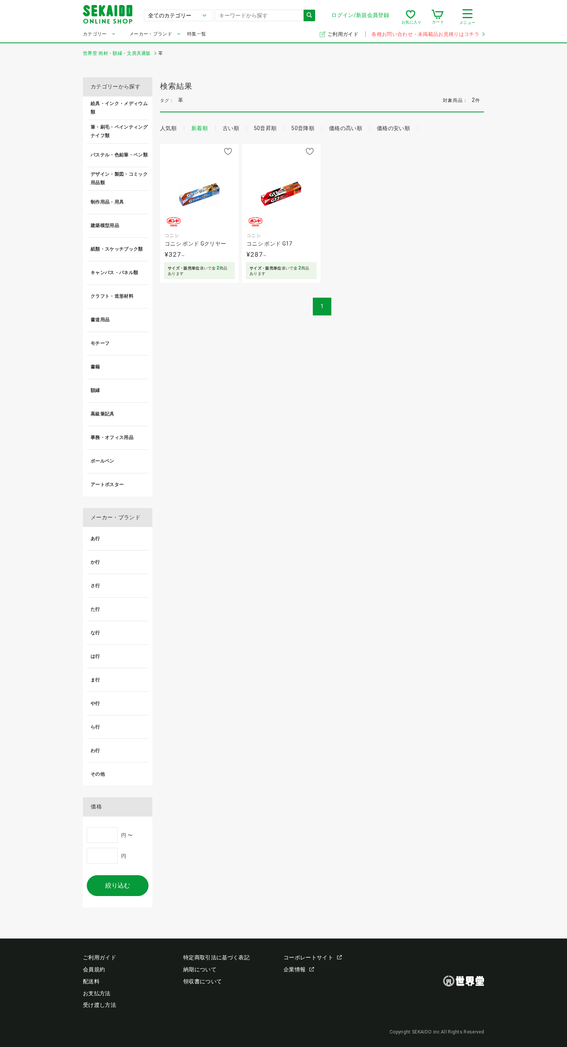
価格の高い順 (345, 128)
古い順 (231, 128)
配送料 (91, 981)
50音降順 (302, 128)
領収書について (202, 981)
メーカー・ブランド (150, 34)
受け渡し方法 (99, 1005)
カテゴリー (95, 34)
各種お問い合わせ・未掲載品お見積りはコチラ (425, 34)
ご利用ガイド (343, 34)
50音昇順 (265, 128)
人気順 (168, 128)
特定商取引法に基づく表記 (216, 957)
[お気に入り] (410, 17)
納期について (199, 969)
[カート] (438, 17)
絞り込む (117, 885)
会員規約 (94, 969)
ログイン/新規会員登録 (360, 15)
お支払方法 (97, 993)
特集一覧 (196, 34)
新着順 (199, 128)
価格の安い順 (393, 128)
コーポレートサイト (308, 957)
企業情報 (294, 969)
